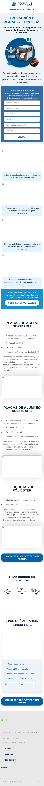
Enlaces (8, 749)
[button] (22, 749)
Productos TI (10, 760)
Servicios (8, 754)
